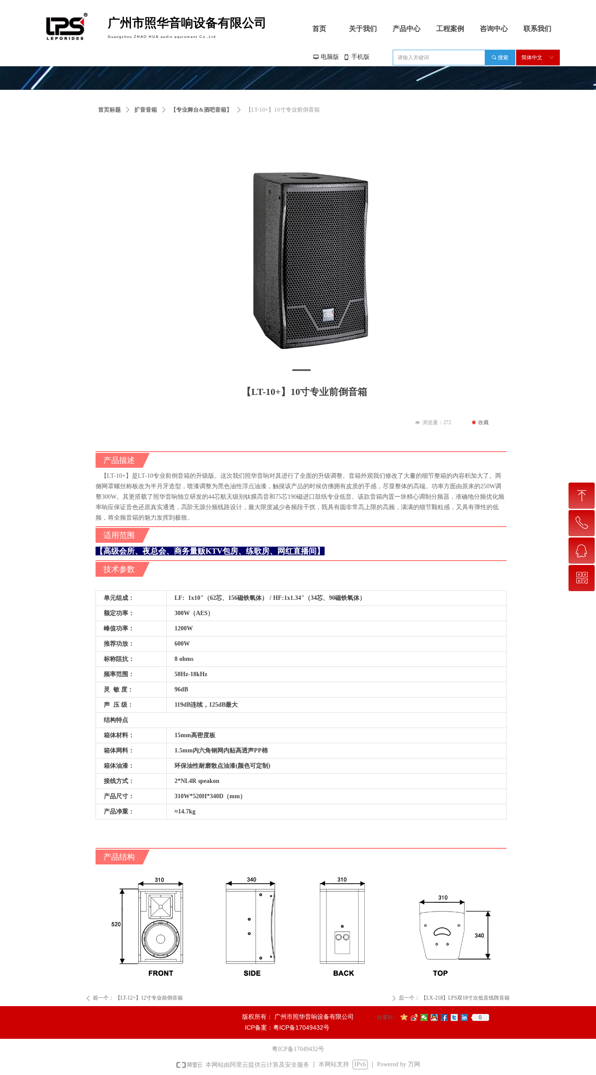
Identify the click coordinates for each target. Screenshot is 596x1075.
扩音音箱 (145, 109)
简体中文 (531, 57)
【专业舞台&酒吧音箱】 (201, 109)
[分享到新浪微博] (414, 1017)
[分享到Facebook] (444, 1017)
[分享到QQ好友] (434, 1017)
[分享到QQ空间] (404, 1017)
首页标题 (109, 109)
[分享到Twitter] (454, 1017)
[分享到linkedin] (464, 1017)
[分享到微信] (424, 1017)
